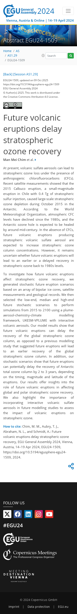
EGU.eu (63, 607)
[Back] (7, 74)
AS (17, 51)
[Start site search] (71, 56)
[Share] (70, 467)
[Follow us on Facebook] (18, 515)
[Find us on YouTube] (49, 515)
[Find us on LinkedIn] (28, 515)
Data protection (39, 607)
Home (7, 51)
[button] (43, 55)
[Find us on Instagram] (39, 515)
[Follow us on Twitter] (7, 515)
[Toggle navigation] (68, 11)
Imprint (14, 607)
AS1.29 (12, 55)
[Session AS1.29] (25, 74)
